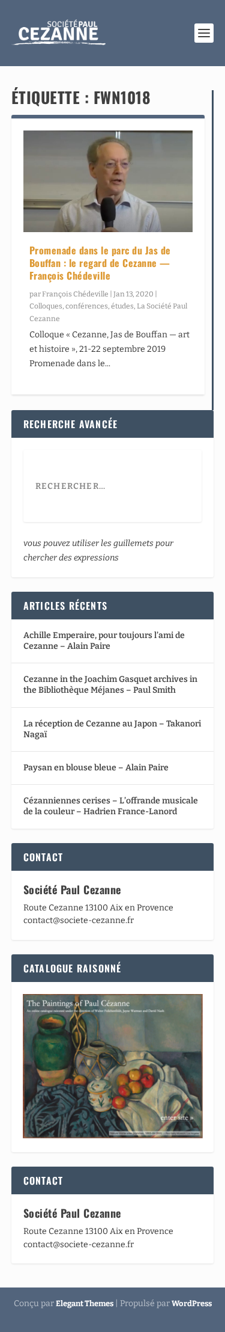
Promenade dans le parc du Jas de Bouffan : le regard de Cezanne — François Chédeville (100, 263)
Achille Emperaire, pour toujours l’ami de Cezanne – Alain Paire (104, 640)
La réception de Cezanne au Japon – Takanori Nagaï (112, 729)
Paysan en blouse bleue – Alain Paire (96, 768)
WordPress (192, 1303)
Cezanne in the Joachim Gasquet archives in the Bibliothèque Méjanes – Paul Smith (110, 684)
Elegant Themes (84, 1303)
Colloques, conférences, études (81, 306)
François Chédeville (75, 294)
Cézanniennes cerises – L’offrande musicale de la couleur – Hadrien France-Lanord (110, 806)
